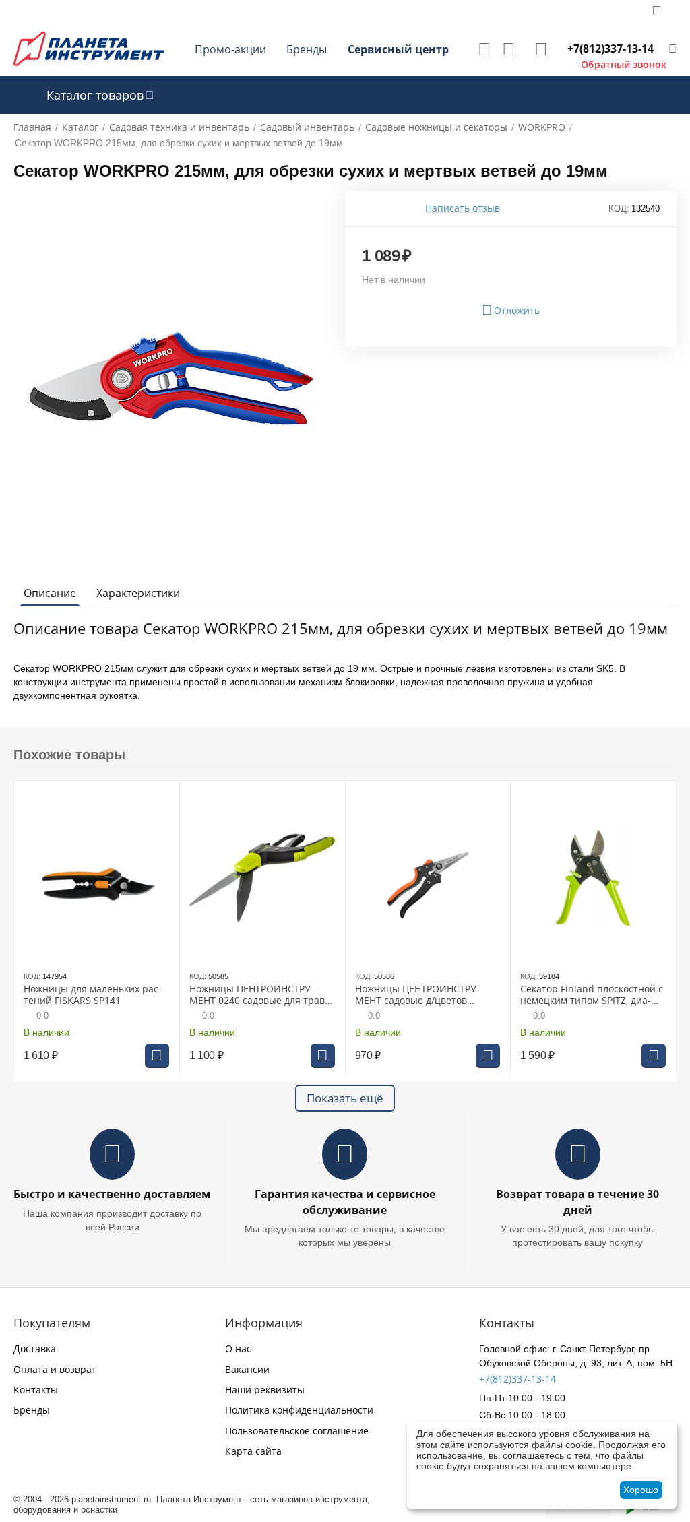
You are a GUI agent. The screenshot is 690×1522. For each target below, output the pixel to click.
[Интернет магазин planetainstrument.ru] (88, 48)
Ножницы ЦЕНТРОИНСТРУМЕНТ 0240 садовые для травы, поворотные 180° (261, 995)
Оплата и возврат (54, 1369)
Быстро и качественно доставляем (112, 1193)
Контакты (35, 1389)
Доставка (34, 1348)
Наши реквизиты (265, 1389)
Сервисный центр (398, 49)
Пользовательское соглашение (297, 1430)
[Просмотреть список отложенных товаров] (484, 49)
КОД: (618, 208)
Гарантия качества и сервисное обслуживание (345, 1201)
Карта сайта (253, 1451)
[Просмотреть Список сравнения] (508, 49)
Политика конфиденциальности (299, 1409)
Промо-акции (230, 49)
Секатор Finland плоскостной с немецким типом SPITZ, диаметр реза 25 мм (591, 995)
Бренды (306, 49)
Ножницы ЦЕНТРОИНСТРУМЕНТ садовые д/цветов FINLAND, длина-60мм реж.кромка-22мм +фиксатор (422, 995)
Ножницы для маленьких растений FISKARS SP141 (93, 995)
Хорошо (640, 1489)
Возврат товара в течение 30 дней (577, 1201)
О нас (238, 1348)
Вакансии (247, 1369)
